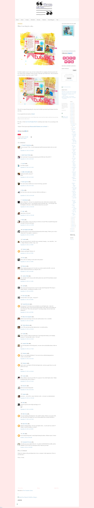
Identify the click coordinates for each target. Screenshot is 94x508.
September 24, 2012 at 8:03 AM (27, 159)
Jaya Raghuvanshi (26, 229)
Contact (27, 19)
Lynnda (24, 239)
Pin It (1, 507)
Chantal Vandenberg (26, 145)
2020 (72, 111)
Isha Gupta (24, 295)
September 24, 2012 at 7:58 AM (27, 150)
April (73, 222)
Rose (23, 190)
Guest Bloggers (51, 19)
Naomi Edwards (26, 304)
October (73, 127)
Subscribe (33, 19)
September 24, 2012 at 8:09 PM (27, 291)
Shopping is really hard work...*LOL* (74, 140)
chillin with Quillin (26, 172)
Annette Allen (25, 343)
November (73, 125)
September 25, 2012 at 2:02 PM (27, 409)
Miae (23, 219)
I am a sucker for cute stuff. (74, 159)
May (72, 221)
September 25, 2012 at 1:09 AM (27, 329)
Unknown (24, 249)
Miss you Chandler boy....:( (73, 214)
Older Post (56, 488)
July (72, 218)
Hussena (24, 266)
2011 (72, 228)
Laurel (23, 163)
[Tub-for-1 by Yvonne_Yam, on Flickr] (38, 68)
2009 (72, 231)
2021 (72, 110)
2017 (72, 115)
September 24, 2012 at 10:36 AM (27, 195)
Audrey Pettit (25, 276)
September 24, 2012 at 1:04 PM (27, 244)
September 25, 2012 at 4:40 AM (27, 371)
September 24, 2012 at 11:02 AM (27, 215)
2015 (72, 118)
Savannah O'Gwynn (26, 442)
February (73, 225)
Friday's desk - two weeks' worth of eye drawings (69, 91)
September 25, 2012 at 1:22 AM (27, 339)
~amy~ (23, 211)
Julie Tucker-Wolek (26, 155)
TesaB (23, 333)
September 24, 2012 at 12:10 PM (27, 225)
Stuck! (33, 114)
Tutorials (44, 19)
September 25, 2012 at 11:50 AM (27, 398)
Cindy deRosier (25, 325)
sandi (23, 285)
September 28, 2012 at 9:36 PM (27, 429)
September (73, 129)
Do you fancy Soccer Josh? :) (74, 197)
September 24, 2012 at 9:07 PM (27, 312)
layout (22, 138)
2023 (72, 107)
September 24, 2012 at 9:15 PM (27, 320)
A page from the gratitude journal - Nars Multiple (69, 92)
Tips (57, 19)
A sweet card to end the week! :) (74, 150)
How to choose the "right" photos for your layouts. (74, 136)
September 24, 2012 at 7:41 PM (27, 281)
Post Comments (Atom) (28, 490)
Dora (23, 257)
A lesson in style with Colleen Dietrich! (74, 188)
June (72, 219)
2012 (72, 122)
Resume (38, 19)
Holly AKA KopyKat (26, 316)
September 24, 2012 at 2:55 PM (27, 253)
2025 (72, 104)
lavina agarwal (25, 181)
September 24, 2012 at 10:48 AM (27, 206)
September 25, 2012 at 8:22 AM (27, 389)
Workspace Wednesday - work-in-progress (68, 96)
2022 (72, 108)
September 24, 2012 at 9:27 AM (27, 185)
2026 (72, 103)
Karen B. (24, 385)
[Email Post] (31, 136)
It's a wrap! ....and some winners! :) (74, 208)
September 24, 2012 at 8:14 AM (27, 167)
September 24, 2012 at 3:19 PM (27, 261)
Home (17, 19)
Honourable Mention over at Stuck (38, 126)
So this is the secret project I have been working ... (74, 163)
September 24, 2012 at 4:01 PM (27, 271)
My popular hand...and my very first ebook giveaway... (74, 193)
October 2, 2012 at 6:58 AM (26, 437)
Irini (23, 402)
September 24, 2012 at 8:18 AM (27, 177)
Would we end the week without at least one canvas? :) (74, 174)
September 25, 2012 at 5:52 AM (27, 381)
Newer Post (20, 488)
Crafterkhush (25, 200)
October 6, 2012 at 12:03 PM (26, 447)
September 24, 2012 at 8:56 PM (27, 299)
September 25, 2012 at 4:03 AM (27, 358)
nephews (25, 138)
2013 (72, 121)
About (22, 19)
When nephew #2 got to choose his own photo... (74, 154)
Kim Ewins (24, 423)
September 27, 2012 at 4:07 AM (27, 419)
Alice (23, 433)
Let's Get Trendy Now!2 (31, 122)
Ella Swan (24, 414)
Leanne (24, 376)
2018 (72, 114)
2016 (72, 117)
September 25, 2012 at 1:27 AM (27, 348)
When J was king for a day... (74, 146)
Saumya (24, 394)
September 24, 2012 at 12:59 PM (27, 234)
